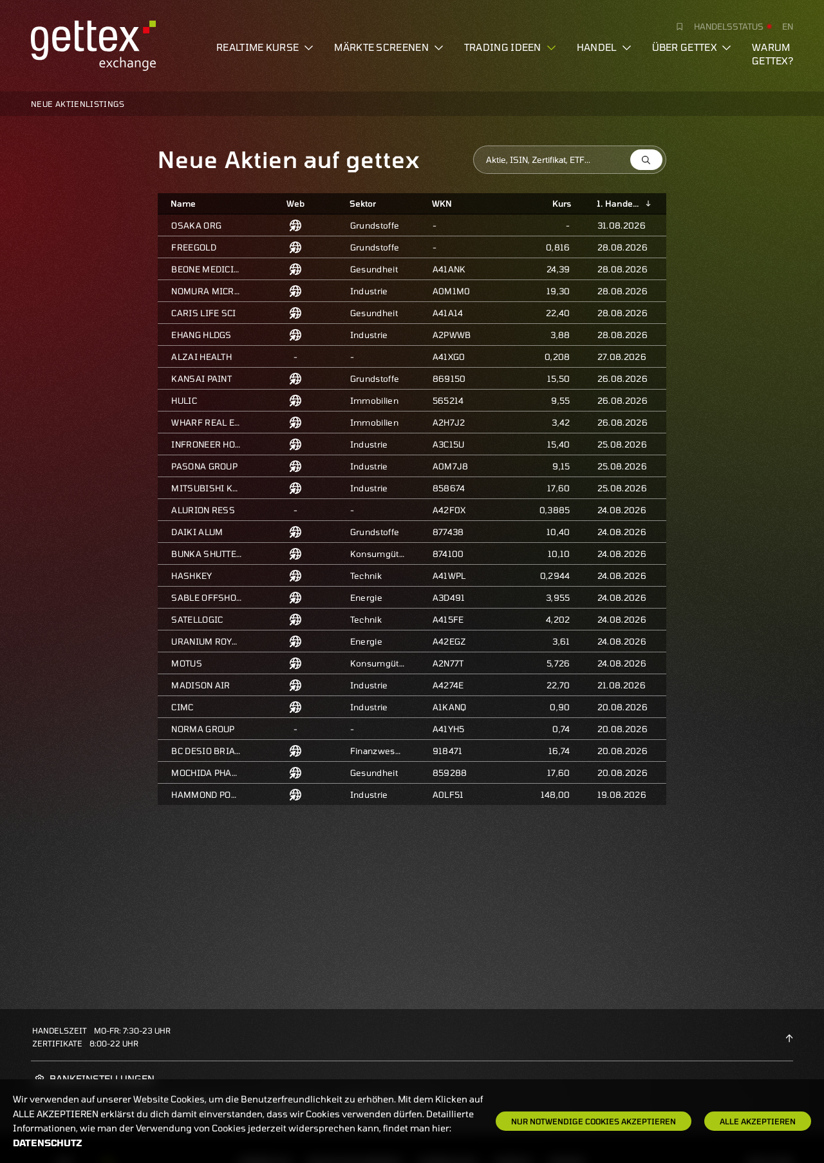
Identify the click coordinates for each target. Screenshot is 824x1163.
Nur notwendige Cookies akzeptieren (593, 1121)
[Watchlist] (675, 26)
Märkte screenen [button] (381, 47)
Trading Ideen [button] (502, 47)
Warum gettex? (772, 53)
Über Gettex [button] (684, 47)
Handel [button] (597, 47)
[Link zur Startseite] (93, 43)
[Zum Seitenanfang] (789, 1036)
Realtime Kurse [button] (257, 47)
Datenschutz (47, 1142)
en (787, 26)
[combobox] (569, 160)
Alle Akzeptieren (758, 1121)
